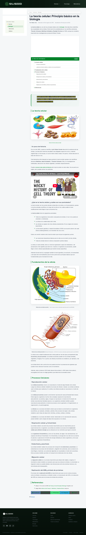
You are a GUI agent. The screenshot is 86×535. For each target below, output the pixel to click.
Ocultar (76, 58)
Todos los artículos (55, 521)
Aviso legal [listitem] (76, 532)
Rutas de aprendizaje (55, 519)
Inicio (31, 12)
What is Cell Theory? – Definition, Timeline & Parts (52, 488)
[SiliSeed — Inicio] (8, 514)
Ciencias (56, 3)
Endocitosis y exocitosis (42, 79)
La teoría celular (38, 62)
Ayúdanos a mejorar (73, 521)
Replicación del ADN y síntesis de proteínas (46, 84)
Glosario (52, 517)
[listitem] (4, 526)
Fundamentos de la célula (41, 69)
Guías (52, 515)
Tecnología (67, 3)
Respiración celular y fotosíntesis (44, 76)
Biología (39, 12)
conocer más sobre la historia (43, 167)
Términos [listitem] (81, 532)
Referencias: (37, 87)
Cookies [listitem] (70, 532)
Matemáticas (77, 3)
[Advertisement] (55, 46)
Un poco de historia (40, 64)
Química (10, 31)
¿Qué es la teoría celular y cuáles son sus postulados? (48, 67)
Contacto (71, 519)
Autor (70, 517)
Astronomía (11, 28)
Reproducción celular (41, 74)
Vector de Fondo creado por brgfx (55, 142)
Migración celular (40, 82)
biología (62, 27)
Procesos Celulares (39, 72)
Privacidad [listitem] (65, 532)
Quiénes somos (72, 515)
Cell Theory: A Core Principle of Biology (57, 485)
